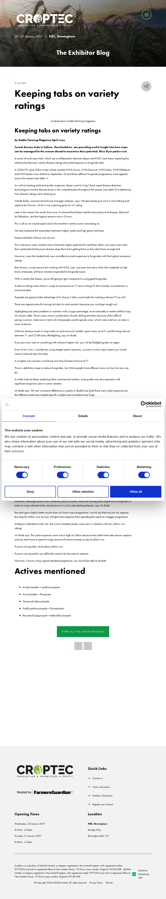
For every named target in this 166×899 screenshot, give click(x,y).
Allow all (136, 491)
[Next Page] (88, 646)
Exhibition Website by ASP (143, 874)
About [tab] (137, 416)
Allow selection (83, 491)
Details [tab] (83, 416)
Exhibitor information (103, 795)
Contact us (98, 778)
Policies (109, 882)
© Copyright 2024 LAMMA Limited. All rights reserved (60, 882)
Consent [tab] (29, 416)
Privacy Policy (96, 882)
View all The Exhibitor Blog (83, 631)
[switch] (62, 475)
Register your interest (103, 804)
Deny (30, 491)
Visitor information (101, 787)
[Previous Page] (78, 646)
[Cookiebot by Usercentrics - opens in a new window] (143, 404)
